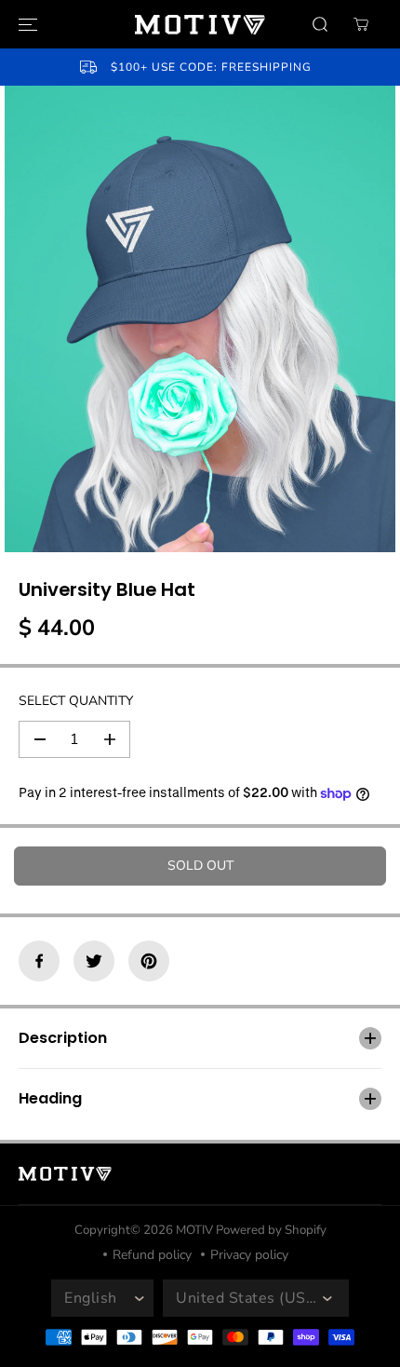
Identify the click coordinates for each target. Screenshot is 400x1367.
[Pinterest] (148, 961)
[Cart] (360, 24)
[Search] (320, 24)
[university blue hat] (200, 319)
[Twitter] (93, 961)
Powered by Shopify (271, 1230)
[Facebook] (39, 961)
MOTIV (196, 1230)
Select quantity (76, 701)
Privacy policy (249, 1255)
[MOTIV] (200, 24)
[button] (25, 24)
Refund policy (152, 1255)
